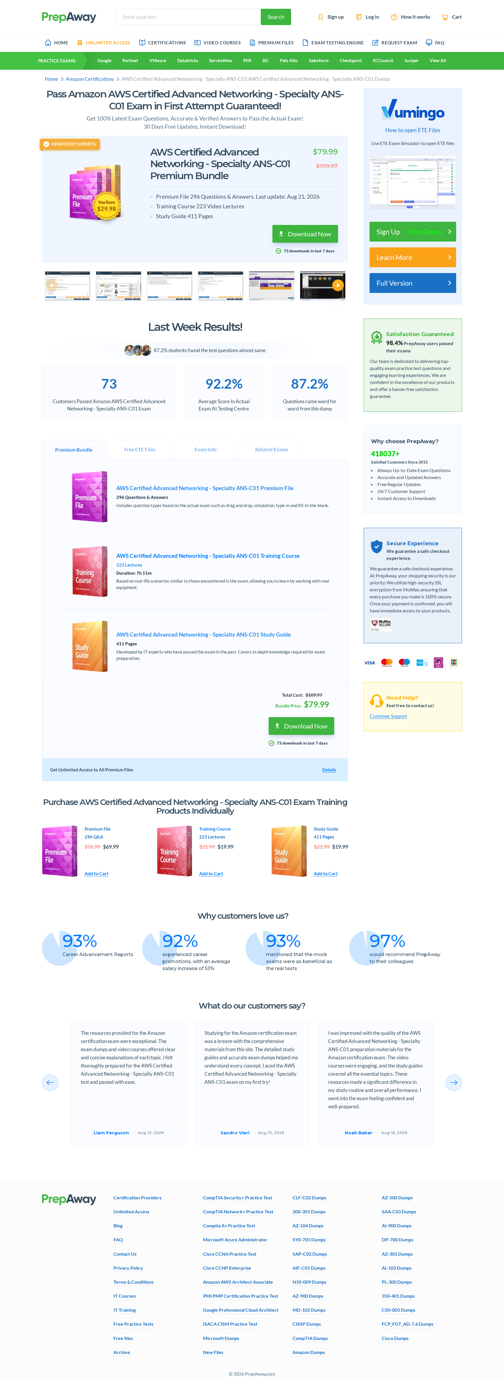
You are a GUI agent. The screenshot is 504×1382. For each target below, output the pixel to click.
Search (275, 16)
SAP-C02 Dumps (310, 1254)
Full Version (394, 283)
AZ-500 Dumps (397, 1197)
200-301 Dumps (309, 1211)
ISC (265, 60)
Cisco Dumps (395, 1338)
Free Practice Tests (133, 1324)
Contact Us (124, 1254)
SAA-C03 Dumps (399, 1211)
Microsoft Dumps (221, 1338)
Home (51, 79)
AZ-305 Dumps (397, 1254)
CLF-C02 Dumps (309, 1197)
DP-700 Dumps (397, 1239)
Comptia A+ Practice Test (229, 1225)
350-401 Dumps (398, 1296)
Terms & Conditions (133, 1282)
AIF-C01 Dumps (309, 1268)
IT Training (124, 1310)
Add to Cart (96, 873)
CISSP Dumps (307, 1324)
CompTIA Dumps (310, 1338)
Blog (118, 1225)
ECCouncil (383, 60)
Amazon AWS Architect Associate (238, 1282)
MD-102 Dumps (309, 1310)
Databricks (187, 60)
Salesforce (319, 60)
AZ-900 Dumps (308, 1296)
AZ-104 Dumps (308, 1225)
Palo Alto (289, 60)
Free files (123, 1338)
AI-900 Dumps (397, 1225)
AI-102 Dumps (397, 1268)
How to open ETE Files (412, 130)
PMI (247, 60)
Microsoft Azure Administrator (235, 1239)
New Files (213, 1352)
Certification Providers (137, 1197)
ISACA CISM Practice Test (230, 1324)
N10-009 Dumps (309, 1282)
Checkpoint (351, 60)
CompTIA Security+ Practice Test (237, 1197)
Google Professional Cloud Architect (241, 1310)
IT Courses (124, 1296)
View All (438, 60)
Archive (121, 1352)
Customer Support (388, 716)
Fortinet (130, 60)
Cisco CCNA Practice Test (229, 1254)
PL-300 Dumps (397, 1282)
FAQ (118, 1239)
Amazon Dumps (309, 1352)
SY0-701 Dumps (309, 1239)
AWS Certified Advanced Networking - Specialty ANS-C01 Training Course (208, 556)
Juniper (411, 60)
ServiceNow (220, 60)
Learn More (394, 257)
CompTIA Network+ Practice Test (238, 1211)
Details (329, 769)
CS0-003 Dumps (398, 1310)
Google (104, 60)
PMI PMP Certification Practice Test (240, 1296)
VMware (157, 60)
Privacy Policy (128, 1268)
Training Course (215, 828)
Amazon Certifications (90, 79)
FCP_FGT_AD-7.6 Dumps (407, 1324)
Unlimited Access (131, 1211)
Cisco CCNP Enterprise (227, 1268)
